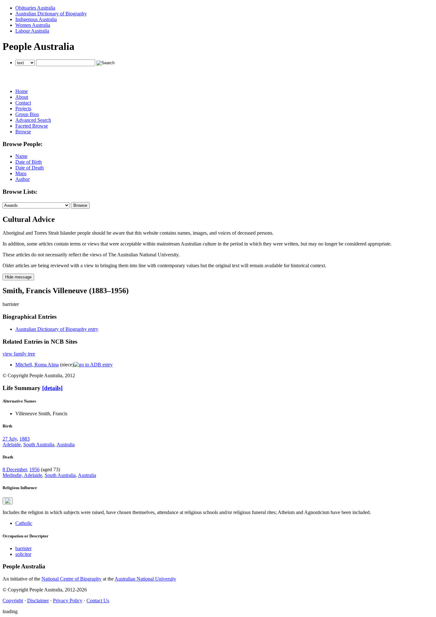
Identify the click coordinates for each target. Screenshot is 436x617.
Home (21, 91)
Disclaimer (38, 600)
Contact (23, 102)
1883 (24, 438)
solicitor (23, 554)
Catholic (23, 523)
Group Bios (27, 114)
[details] (52, 388)
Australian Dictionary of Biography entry (56, 329)
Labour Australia (32, 31)
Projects (23, 108)
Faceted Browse (31, 126)
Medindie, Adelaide (22, 475)
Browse (23, 131)
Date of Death (29, 167)
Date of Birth (28, 162)
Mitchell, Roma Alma (37, 364)
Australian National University (145, 579)
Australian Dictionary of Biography (51, 13)
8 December (15, 469)
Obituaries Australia (35, 8)
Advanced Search (33, 120)
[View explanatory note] (8, 500)
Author (22, 179)
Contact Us (97, 600)
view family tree (19, 353)
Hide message (18, 277)
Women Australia (32, 25)
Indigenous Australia (36, 19)
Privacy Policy (67, 600)
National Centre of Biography (71, 579)
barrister (23, 548)
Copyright (13, 600)
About (21, 97)
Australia (65, 444)
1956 (34, 469)
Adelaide (12, 444)
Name (21, 156)
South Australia (38, 444)
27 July (10, 438)
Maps (20, 173)
